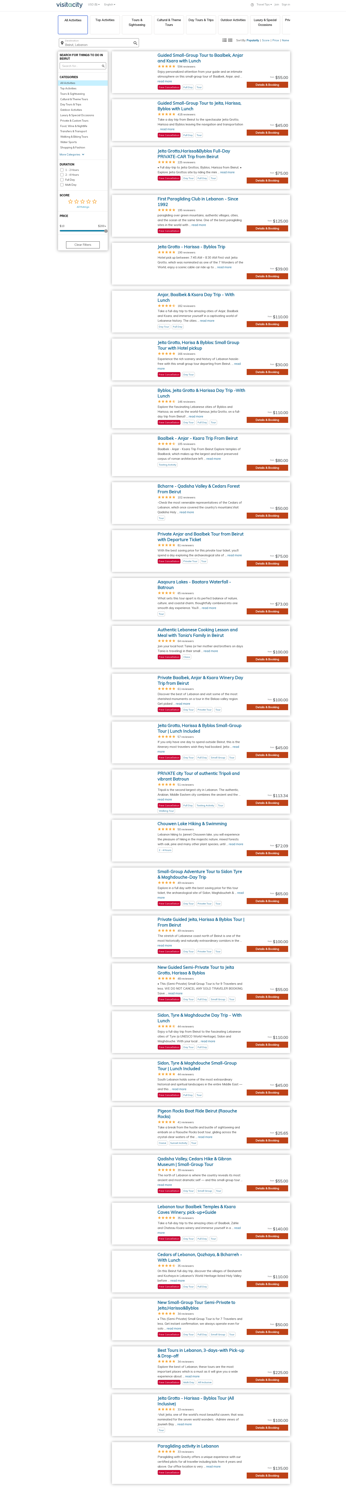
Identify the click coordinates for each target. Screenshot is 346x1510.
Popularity (253, 40)
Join (277, 4)
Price (276, 40)
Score (266, 40)
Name (285, 40)
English (109, 4)
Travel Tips (263, 4)
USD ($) (93, 4)
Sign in (286, 4)
